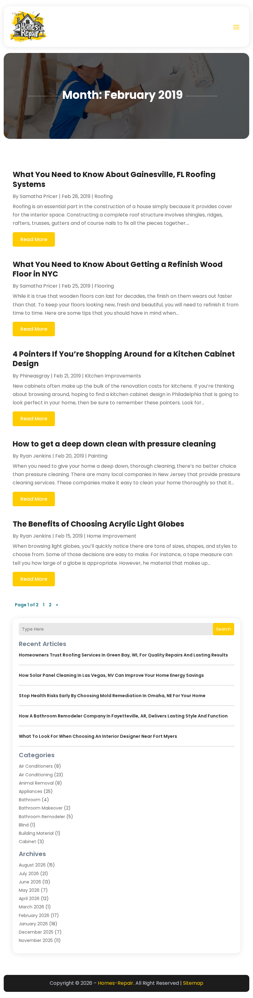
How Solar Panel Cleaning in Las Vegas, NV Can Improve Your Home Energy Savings (111, 675)
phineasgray (35, 375)
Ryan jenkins (35, 455)
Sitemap (193, 983)
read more (33, 239)
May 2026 (29, 890)
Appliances (30, 791)
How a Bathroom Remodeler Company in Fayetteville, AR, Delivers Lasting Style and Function (123, 716)
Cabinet (27, 841)
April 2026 (29, 898)
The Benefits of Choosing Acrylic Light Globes (98, 524)
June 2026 (30, 882)
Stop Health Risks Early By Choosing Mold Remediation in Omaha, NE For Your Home (112, 696)
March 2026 (31, 907)
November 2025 (36, 940)
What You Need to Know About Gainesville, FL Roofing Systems (114, 179)
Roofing (103, 196)
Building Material (36, 833)
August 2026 (32, 865)
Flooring (104, 285)
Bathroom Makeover (41, 808)
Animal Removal (36, 783)
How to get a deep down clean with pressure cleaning (114, 444)
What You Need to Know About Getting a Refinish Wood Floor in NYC (118, 269)
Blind (24, 825)
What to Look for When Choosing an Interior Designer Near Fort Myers (98, 736)
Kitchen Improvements (113, 375)
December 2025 (36, 932)
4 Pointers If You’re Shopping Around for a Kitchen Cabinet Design (124, 359)
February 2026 (34, 915)
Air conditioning (36, 775)
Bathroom (29, 800)
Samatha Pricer (39, 196)
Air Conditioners (36, 766)
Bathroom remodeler (42, 817)
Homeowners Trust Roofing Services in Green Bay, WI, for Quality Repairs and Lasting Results (123, 655)
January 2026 (33, 924)
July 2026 (29, 874)
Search (223, 629)
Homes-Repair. (116, 983)
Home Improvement (111, 535)
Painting (97, 455)
